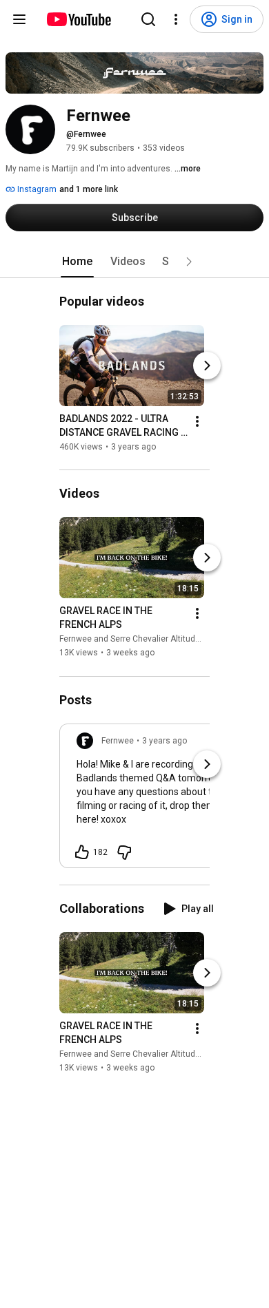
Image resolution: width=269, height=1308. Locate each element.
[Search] (148, 19)
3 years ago (164, 741)
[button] (189, 261)
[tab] (77, 261)
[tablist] (134, 261)
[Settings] (176, 19)
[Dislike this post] (124, 852)
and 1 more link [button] (88, 189)
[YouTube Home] (78, 19)
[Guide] (19, 19)
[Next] (207, 365)
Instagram (36, 189)
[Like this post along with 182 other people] (82, 852)
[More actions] (197, 421)
